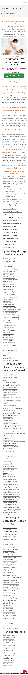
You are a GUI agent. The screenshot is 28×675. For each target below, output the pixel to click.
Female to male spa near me (9, 358)
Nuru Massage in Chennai (10, 235)
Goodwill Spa (5, 355)
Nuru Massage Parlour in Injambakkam (11, 487)
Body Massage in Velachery (9, 330)
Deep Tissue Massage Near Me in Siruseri (12, 309)
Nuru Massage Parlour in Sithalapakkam (11, 479)
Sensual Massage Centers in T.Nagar (11, 584)
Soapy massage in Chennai (8, 660)
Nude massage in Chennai (8, 658)
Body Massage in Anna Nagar (9, 268)
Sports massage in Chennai (9, 637)
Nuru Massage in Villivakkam (9, 595)
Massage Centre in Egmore (8, 276)
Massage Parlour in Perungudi (9, 312)
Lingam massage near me (8, 348)
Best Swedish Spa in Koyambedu (10, 398)
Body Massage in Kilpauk (8, 284)
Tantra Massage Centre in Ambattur (10, 379)
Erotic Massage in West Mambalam (10, 598)
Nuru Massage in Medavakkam (9, 557)
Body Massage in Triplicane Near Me (11, 317)
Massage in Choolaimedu (8, 273)
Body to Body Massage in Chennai (12, 212)
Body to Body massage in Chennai (10, 648)
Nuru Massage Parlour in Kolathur (10, 484)
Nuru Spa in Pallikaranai (8, 302)
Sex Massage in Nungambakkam (10, 560)
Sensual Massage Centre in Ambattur (11, 532)
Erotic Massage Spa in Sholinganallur (11, 585)
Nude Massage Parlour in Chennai (10, 510)
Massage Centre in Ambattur (9, 263)
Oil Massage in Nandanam (8, 289)
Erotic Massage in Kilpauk (8, 554)
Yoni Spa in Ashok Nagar (8, 380)
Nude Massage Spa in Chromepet (10, 541)
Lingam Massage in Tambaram (9, 438)
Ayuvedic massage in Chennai (9, 645)
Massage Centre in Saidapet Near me (11, 307)
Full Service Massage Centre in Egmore (11, 546)
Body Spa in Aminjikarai (8, 266)
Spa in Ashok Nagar (7, 264)
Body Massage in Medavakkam (9, 287)
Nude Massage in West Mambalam (10, 446)
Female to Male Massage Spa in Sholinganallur (13, 315)
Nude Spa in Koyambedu (8, 551)
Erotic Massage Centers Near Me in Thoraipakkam (14, 436)
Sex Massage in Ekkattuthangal (9, 552)
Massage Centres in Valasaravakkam (11, 324)
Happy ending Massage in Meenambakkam (12, 556)
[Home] (1, 13)
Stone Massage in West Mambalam (10, 329)
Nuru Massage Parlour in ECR (9, 504)
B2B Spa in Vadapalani (8, 440)
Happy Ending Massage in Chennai (12, 223)
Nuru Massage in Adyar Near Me (10, 528)
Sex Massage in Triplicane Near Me (10, 587)
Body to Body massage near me (9, 345)
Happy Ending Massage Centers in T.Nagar (12, 431)
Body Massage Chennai (9, 241)
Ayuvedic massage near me (9, 342)
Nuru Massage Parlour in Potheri (10, 501)
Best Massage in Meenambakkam (10, 286)
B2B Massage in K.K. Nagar (9, 547)
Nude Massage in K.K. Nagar (9, 395)
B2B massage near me (7, 340)
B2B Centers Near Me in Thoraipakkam (11, 588)
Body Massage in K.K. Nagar (9, 278)
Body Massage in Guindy (8, 274)
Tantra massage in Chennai (9, 640)
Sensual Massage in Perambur (9, 575)
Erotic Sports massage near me (9, 451)
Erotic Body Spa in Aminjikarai (9, 382)
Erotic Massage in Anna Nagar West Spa (11, 385)
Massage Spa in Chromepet (9, 271)
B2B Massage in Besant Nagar (9, 387)
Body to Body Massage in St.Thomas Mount (12, 428)
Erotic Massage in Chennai (10, 226)
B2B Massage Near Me (8, 353)
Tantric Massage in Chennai (10, 238)
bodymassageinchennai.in (9, 673)
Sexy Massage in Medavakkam (9, 405)
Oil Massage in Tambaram (8, 320)
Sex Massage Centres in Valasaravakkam (11, 593)
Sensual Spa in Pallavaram (8, 565)
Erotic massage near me (8, 338)
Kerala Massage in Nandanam (9, 407)
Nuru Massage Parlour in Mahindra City (11, 494)
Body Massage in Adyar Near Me (10, 258)
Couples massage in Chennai (9, 635)
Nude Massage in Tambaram (9, 590)
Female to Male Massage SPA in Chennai (14, 218)
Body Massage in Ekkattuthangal (10, 282)
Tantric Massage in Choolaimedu (10, 390)
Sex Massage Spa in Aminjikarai (10, 536)
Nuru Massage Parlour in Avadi (9, 482)
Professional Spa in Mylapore (9, 294)
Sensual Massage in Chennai (10, 229)
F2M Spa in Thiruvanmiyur (8, 327)
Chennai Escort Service (9, 247)
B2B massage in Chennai (8, 643)
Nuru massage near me (8, 335)
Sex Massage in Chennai (9, 209)
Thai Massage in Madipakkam (9, 292)
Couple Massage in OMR (8, 299)
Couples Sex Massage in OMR (9, 569)
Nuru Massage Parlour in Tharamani (11, 489)
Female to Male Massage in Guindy (10, 392)
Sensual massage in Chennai (9, 655)
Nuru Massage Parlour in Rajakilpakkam (11, 514)
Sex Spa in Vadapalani (7, 592)
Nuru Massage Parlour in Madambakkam (12, 509)
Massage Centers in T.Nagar (9, 314)
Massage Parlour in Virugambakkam (10, 360)
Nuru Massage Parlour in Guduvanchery (11, 492)
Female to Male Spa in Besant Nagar (11, 269)
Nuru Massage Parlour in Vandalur (10, 502)
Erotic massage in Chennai (8, 642)
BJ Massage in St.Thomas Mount (10, 580)
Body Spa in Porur (7, 301)
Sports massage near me (8, 334)
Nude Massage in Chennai (10, 220)
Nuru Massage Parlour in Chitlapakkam (11, 497)
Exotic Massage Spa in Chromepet (10, 389)
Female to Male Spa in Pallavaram (10, 296)
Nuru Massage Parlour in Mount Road (11, 496)
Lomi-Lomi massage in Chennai (9, 647)
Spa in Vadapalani (7, 322)
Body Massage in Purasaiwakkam (10, 297)
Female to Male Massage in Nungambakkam (12, 291)
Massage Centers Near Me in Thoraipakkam (12, 319)
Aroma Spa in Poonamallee (8, 304)
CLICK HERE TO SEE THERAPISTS (16, 68)
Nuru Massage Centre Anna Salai (10, 377)
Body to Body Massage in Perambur (10, 423)
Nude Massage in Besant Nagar (10, 539)
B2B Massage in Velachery (8, 448)
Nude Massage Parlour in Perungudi (11, 582)
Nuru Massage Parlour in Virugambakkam (12, 477)
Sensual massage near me (8, 352)
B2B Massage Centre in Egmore (9, 393)
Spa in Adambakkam (7, 259)
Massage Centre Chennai (9, 244)
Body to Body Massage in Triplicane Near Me (12, 435)
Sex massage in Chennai (8, 657)
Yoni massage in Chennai (8, 650)
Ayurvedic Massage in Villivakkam (10, 325)
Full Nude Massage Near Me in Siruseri (11, 579)
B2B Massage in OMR (7, 417)
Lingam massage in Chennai (9, 652)
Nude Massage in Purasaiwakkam (10, 567)
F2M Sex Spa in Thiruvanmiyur (9, 445)
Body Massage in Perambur (9, 306)
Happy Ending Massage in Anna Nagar (11, 384)
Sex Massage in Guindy (8, 544)
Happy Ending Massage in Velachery (11, 600)
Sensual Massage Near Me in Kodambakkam (12, 397)
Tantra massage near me (8, 337)
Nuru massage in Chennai (8, 638)
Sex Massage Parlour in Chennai (10, 512)
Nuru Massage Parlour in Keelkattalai (11, 499)
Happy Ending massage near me (10, 350)
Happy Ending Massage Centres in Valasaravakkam (14, 441)
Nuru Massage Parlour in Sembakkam (11, 491)
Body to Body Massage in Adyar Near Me (11, 374)
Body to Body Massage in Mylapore (10, 564)
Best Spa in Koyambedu (8, 281)
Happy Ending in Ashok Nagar (9, 534)
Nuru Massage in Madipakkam (9, 410)
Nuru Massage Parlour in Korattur (10, 486)
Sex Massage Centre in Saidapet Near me (12, 425)
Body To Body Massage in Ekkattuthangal (12, 400)
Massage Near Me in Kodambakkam (10, 279)
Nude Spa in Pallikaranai (8, 572)
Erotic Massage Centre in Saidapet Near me (12, 577)
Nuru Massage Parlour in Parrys (10, 481)
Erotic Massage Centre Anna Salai (10, 531)
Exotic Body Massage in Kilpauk (9, 402)
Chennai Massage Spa (7, 357)
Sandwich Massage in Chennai (11, 232)
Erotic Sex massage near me (9, 456)
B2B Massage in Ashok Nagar (9, 13)
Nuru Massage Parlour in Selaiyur (10, 505)
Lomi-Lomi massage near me (9, 343)
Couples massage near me (8, 332)
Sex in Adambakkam (7, 529)
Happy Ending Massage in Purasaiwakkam (12, 415)
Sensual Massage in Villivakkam (9, 443)
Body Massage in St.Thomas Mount (10, 311)
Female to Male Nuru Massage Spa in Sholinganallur (14, 433)
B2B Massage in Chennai (9, 215)
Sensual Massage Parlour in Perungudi (11, 430)
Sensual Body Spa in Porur (8, 418)
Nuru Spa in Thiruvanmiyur (9, 597)
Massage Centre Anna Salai (9, 261)
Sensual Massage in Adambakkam (10, 375)
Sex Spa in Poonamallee (8, 574)
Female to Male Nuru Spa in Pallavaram (11, 413)
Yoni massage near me (8, 347)
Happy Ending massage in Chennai (10, 653)
